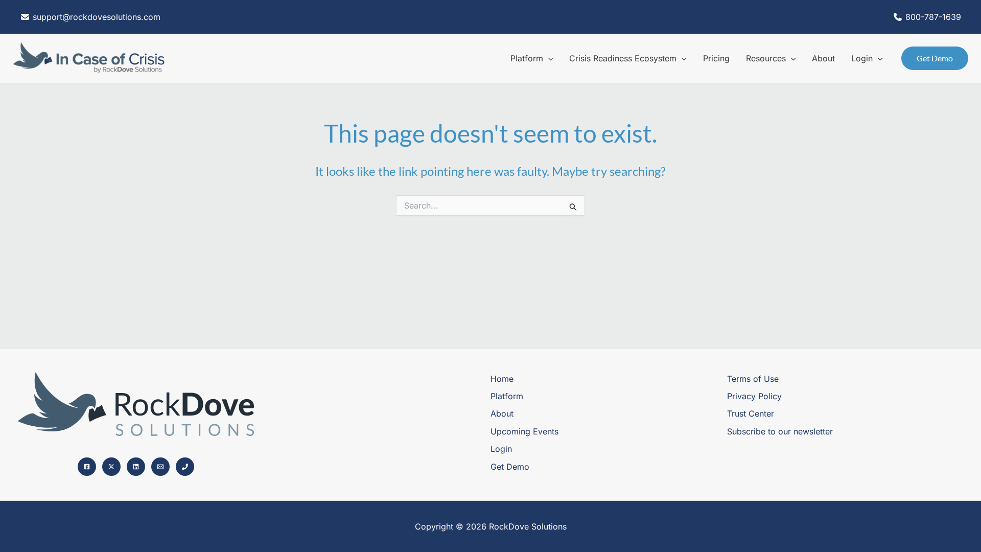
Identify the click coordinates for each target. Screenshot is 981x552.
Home (502, 379)
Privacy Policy (754, 396)
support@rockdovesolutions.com (95, 17)
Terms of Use (753, 379)
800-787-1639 (933, 17)
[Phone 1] (185, 466)
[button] (548, 58)
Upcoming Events (524, 431)
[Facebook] (87, 466)
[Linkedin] (136, 466)
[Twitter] (111, 466)
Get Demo (510, 467)
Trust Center (750, 413)
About (502, 413)
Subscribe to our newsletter (780, 431)
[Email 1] (160, 466)
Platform (507, 396)
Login (501, 449)
